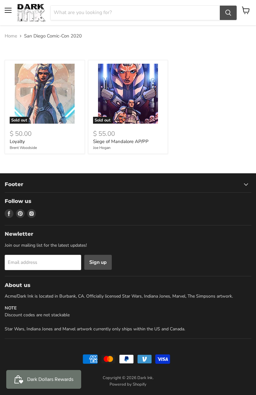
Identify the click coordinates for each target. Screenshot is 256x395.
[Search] (228, 13)
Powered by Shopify (128, 384)
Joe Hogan (102, 147)
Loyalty (17, 141)
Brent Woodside (23, 147)
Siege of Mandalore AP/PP (121, 141)
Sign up (98, 262)
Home (11, 36)
